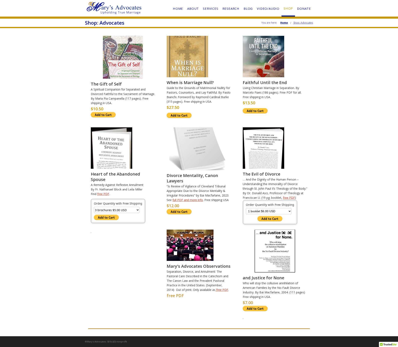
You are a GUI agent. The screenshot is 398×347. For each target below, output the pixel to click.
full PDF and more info (187, 200)
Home (178, 8)
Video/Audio (268, 8)
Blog (248, 8)
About (193, 8)
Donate (304, 8)
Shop (288, 8)
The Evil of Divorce (262, 174)
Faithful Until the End (265, 82)
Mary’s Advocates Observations (199, 266)
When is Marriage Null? (190, 82)
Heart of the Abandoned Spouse (115, 176)
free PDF (103, 194)
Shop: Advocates (303, 22)
